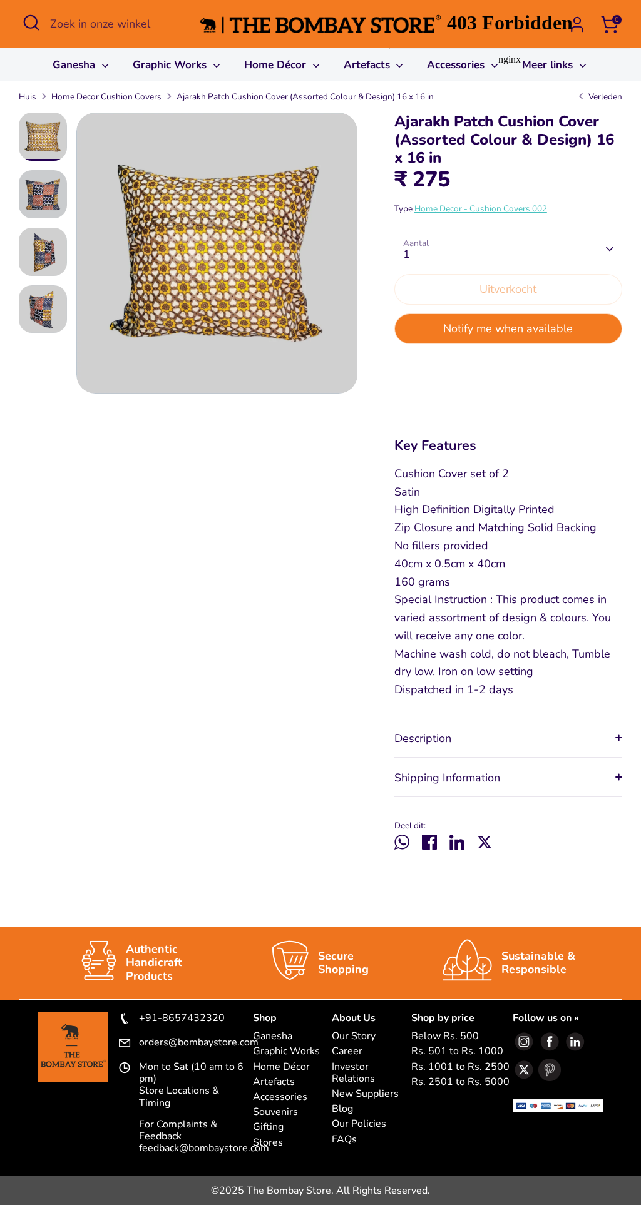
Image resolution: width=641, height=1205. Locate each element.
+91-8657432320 (182, 1018)
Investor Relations (353, 1073)
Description (422, 738)
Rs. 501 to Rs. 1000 (457, 1051)
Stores (268, 1143)
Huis (27, 97)
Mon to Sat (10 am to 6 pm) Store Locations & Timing (191, 1085)
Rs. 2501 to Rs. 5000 (460, 1082)
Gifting (268, 1127)
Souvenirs (275, 1112)
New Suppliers (365, 1094)
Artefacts (368, 65)
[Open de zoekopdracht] (31, 22)
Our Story (354, 1036)
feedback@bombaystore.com (204, 1148)
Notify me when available (508, 328)
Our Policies (359, 1124)
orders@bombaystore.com (196, 1043)
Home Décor (276, 65)
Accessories (280, 1097)
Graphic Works (171, 65)
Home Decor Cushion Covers (106, 97)
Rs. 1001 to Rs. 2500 (460, 1067)
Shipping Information (447, 777)
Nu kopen (508, 367)
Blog (342, 1109)
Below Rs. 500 (445, 1036)
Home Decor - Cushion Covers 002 (480, 209)
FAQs (344, 1140)
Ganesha (75, 65)
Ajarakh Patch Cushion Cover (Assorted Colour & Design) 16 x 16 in (305, 97)
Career (347, 1051)
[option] (216, 258)
